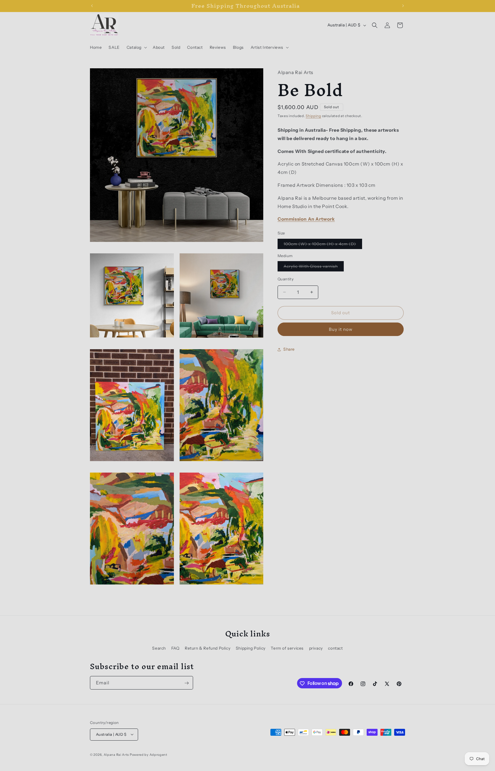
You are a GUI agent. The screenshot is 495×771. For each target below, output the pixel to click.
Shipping (313, 116)
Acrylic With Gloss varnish (314, 267)
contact (335, 648)
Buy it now (341, 329)
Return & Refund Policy (207, 648)
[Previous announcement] (92, 5)
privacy (316, 648)
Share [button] (289, 349)
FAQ (175, 648)
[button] (136, 47)
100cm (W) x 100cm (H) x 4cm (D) (323, 245)
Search (159, 648)
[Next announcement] (403, 5)
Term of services (287, 648)
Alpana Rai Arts (116, 754)
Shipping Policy (251, 648)
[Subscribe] (186, 683)
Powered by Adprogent (148, 754)
